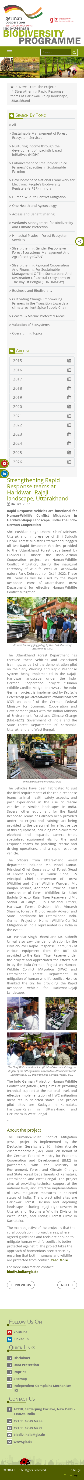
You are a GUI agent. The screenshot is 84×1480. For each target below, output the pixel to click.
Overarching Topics (27, 333)
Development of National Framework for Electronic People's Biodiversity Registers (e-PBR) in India (43, 184)
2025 (17, 452)
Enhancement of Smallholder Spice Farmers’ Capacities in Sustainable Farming (39, 167)
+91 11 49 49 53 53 (28, 1420)
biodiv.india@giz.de (29, 1434)
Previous (22, 1285)
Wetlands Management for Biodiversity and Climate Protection (42, 225)
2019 (17, 397)
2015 (17, 360)
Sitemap (20, 1378)
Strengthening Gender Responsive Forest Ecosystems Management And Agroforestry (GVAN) (41, 252)
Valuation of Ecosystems (31, 325)
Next (65, 1285)
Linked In (21, 1339)
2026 (17, 461)
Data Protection (26, 1365)
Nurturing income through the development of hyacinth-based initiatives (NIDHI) (37, 150)
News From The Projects (37, 86)
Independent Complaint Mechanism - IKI (44, 1387)
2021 (17, 416)
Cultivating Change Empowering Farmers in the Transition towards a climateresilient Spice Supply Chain (40, 303)
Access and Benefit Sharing (33, 214)
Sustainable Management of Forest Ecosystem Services (39, 135)
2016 (17, 370)
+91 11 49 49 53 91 (28, 1427)
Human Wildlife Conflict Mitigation (39, 197)
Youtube (20, 1332)
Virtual (72, 1475)
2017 (17, 379)
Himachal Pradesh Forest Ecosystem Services (40, 238)
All (14, 125)
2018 (17, 388)
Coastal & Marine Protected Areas (38, 316)
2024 (17, 443)
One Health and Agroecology (34, 206)
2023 (17, 434)
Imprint (20, 1372)
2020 (17, 406)
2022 (17, 425)
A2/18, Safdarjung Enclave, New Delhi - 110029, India (44, 1411)
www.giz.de (23, 1441)
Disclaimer (22, 1358)
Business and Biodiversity (32, 291)
